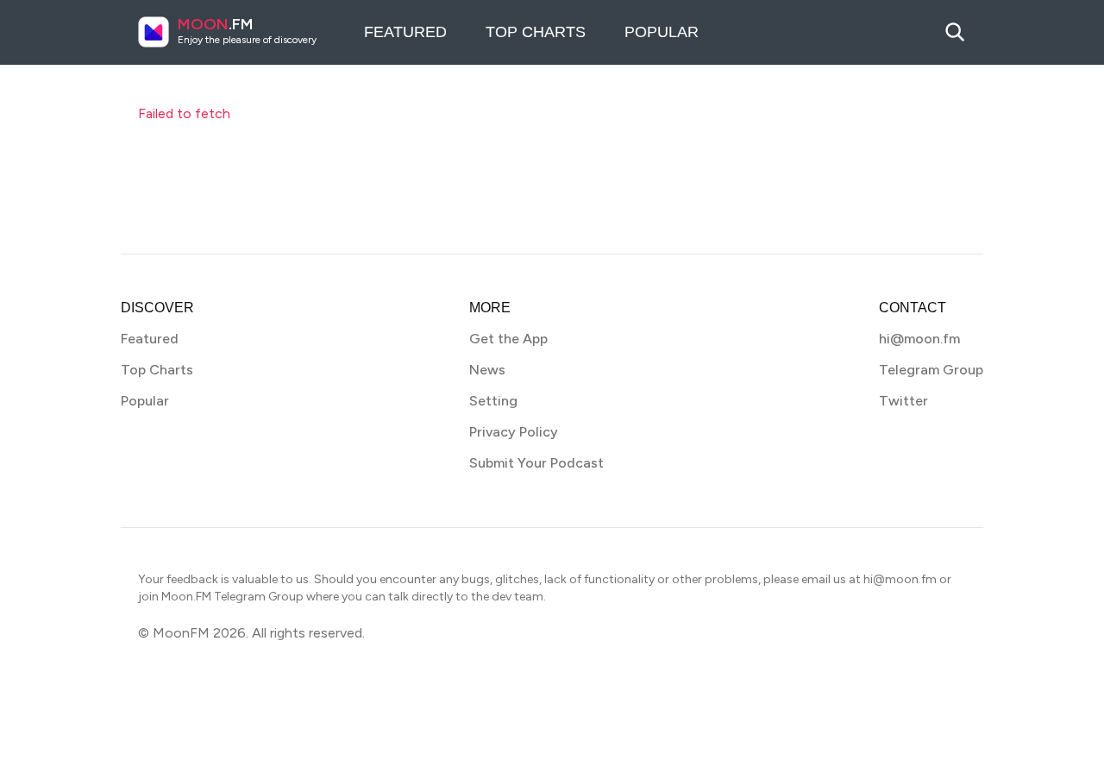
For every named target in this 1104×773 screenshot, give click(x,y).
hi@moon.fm (919, 338)
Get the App (508, 338)
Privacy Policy (513, 432)
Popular (661, 32)
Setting (493, 401)
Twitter (903, 401)
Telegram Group (931, 369)
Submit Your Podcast (536, 463)
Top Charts (536, 32)
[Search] (954, 32)
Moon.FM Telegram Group (232, 596)
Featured (405, 32)
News (487, 369)
